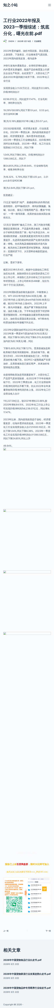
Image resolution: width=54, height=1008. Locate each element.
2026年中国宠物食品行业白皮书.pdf (22, 960)
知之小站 (10, 5)
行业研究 (37, 41)
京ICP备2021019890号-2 (36, 1004)
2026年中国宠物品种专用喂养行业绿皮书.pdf (27, 987)
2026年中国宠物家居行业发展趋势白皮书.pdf (27, 973)
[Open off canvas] (49, 5)
